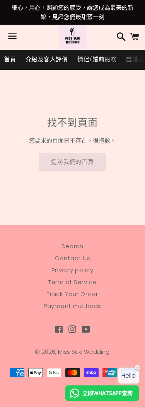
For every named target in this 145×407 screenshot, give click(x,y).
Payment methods (72, 306)
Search (72, 246)
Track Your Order (72, 294)
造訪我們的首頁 (72, 162)
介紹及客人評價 (47, 59)
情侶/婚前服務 (97, 59)
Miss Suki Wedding (83, 352)
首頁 (10, 59)
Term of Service (72, 282)
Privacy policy (72, 270)
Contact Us (72, 258)
